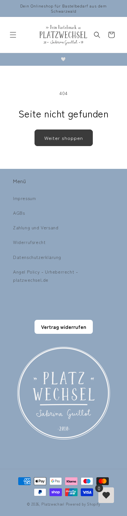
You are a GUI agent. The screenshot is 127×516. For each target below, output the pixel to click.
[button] (13, 35)
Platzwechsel (52, 504)
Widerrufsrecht (29, 242)
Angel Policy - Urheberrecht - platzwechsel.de (45, 275)
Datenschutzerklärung (37, 257)
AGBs (19, 213)
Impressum (24, 198)
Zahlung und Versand (35, 227)
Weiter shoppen (63, 137)
